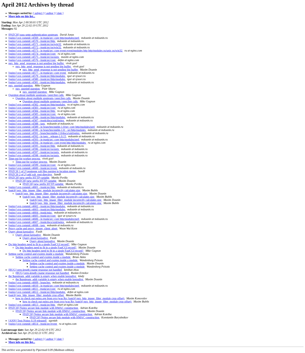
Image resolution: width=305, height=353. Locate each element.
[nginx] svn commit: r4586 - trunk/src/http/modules (37, 117)
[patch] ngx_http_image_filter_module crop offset (36, 295)
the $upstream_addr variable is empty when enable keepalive (42, 276)
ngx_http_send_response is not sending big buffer (36, 63)
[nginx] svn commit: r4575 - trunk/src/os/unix (34, 56)
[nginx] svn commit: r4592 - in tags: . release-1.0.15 (37, 136)
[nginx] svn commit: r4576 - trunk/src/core (32, 60)
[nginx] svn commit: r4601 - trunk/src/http (32, 187)
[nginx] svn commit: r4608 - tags (27, 225)
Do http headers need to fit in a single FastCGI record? (39, 244)
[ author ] (50, 13)
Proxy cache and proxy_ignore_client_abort (33, 228)
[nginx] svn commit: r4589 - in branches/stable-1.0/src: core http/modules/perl (51, 126)
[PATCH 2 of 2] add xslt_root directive (30, 174)
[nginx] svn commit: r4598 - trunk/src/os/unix (34, 155)
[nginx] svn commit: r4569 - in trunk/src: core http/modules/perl (44, 37)
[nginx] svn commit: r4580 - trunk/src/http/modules (37, 79)
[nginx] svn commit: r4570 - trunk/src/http (32, 41)
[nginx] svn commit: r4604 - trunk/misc (30, 212)
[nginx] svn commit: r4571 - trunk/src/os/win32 (35, 44)
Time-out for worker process (24, 158)
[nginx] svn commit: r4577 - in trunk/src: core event (37, 72)
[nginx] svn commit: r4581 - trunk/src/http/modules (37, 82)
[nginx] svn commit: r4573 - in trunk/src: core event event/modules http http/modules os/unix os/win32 (65, 50)
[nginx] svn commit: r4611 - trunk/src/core (32, 288)
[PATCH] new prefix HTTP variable (29, 177)
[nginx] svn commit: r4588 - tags (27, 123)
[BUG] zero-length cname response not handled (35, 269)
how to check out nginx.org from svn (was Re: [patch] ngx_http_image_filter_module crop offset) (70, 298)
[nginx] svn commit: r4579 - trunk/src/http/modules (37, 75)
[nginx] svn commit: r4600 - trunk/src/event (33, 168)
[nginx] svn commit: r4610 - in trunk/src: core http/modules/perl (44, 285)
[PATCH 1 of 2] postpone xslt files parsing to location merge (42, 171)
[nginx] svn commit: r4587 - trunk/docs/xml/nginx (36, 120)
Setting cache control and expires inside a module (36, 253)
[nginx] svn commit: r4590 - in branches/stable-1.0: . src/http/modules (47, 129)
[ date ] (59, 13)
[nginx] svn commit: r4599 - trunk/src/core (32, 164)
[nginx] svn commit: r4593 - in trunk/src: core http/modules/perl (44, 139)
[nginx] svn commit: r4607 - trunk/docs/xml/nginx (36, 222)
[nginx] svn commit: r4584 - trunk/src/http (32, 110)
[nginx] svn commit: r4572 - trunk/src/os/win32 (35, 47)
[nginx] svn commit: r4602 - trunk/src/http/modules (37, 206)
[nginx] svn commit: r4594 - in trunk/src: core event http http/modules (47, 142)
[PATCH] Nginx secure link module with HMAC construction (43, 307)
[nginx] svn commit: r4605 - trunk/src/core (32, 215)
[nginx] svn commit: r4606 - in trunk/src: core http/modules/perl (44, 218)
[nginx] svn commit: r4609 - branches (29, 282)
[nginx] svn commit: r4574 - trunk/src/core (32, 53)
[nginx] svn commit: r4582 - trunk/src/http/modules (37, 104)
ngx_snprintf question (20, 85)
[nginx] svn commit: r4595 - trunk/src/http (32, 145)
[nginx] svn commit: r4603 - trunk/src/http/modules (37, 209)
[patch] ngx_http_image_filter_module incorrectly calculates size (44, 190)
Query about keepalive (21, 231)
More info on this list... (21, 16)
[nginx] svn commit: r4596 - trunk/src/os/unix (34, 149)
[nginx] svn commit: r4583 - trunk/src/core (32, 107)
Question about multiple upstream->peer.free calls (36, 95)
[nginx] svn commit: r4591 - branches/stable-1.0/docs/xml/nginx (44, 133)
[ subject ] (38, 13)
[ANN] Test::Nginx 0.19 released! (27, 320)
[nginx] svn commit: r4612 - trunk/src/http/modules (37, 292)
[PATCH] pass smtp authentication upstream (33, 34)
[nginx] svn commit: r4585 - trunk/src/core (32, 114)
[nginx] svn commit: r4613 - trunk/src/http (32, 304)
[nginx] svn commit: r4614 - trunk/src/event (33, 323)
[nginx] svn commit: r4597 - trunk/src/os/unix (34, 152)
